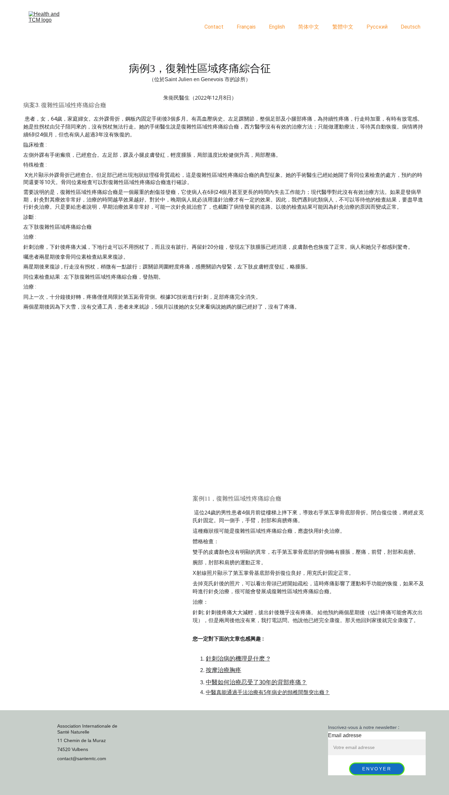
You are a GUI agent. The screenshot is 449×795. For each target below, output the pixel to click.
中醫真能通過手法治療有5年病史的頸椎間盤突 (260, 692)
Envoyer (376, 769)
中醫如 (215, 682)
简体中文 (308, 27)
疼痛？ (298, 682)
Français (246, 27)
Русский (377, 27)
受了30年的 (262, 682)
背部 (283, 682)
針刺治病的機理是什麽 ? (238, 658)
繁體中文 (342, 27)
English (277, 27)
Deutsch (410, 27)
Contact (214, 27)
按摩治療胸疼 (223, 670)
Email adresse (345, 735)
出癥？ (322, 692)
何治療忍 (235, 682)
